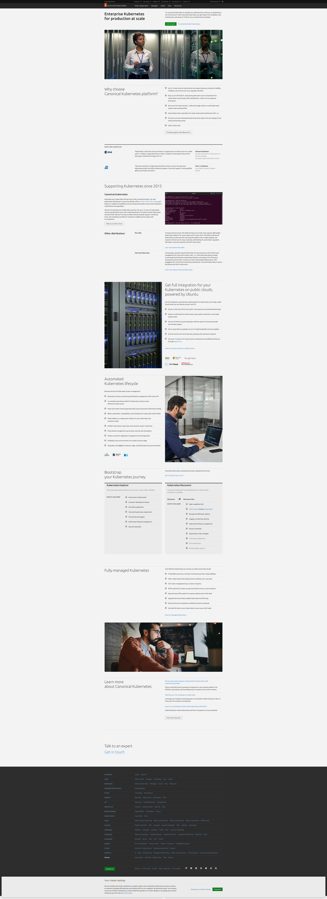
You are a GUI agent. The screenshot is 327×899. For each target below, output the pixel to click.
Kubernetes (108, 784)
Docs (169, 6)
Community (157, 797)
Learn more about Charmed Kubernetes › (179, 270)
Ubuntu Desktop (110, 811)
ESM (150, 825)
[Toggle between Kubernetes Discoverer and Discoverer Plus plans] (179, 499)
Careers (154, 868)
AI (135, 853)
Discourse (170, 843)
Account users (154, 843)
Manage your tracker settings (201, 889)
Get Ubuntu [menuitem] (175, 1)
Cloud (106, 820)
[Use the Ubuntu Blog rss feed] (216, 868)
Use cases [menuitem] (146, 1)
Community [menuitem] (164, 1)
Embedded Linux (149, 802)
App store (138, 802)
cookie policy (127, 893)
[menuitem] (215, 1)
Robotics (107, 797)
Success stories (148, 807)
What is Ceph (139, 779)
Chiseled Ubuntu (156, 834)
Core (155, 839)
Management (161, 802)
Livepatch (157, 825)
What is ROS (147, 797)
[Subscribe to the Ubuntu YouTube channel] (206, 868)
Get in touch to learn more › (174, 475)
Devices (172, 848)
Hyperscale (138, 816)
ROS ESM (138, 797)
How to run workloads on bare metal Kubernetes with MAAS (186, 706)
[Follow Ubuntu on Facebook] (191, 868)
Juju (217, 113)
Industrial (148, 857)
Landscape (108, 830)
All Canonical (214, 1)
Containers (108, 834)
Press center (176, 868)
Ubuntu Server (109, 816)
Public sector (157, 857)
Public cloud (205, 820)
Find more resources (174, 718)
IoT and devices (192, 853)
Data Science (148, 793)
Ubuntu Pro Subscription (143, 848)
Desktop (138, 839)
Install (163, 6)
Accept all (217, 889)
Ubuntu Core (108, 807)
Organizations (139, 811)
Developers (150, 811)
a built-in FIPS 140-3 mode (148, 201)
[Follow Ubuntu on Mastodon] (186, 868)
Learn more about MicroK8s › (175, 247)
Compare (154, 830)
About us (138, 868)
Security (107, 825)
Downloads (108, 839)
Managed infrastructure (112, 788)
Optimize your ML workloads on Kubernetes (180, 695)
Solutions (107, 853)
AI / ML (106, 793)
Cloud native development (209, 853)
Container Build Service (185, 834)
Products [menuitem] (136, 1)
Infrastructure (147, 853)
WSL (150, 839)
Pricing (163, 843)
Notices (184, 825)
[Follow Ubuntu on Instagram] (201, 868)
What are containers (142, 834)
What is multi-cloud (192, 820)
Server (145, 839)
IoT (105, 802)
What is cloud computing (143, 820)
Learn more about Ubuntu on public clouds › (180, 348)
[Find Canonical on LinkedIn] (196, 868)
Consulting (157, 779)
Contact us (109, 869)
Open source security (178, 853)
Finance (170, 857)
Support (143, 774)
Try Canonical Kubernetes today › (189, 24)
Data (139, 853)
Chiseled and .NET (170, 834)
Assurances (192, 825)
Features (138, 807)
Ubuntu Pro (178, 341)
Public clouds (193, 509)
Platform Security (141, 825)
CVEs (178, 825)
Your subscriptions (141, 843)
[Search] (222, 1)
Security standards (168, 825)
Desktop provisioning (160, 848)
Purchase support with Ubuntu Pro (178, 132)
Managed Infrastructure (162, 853)
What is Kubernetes (141, 6)
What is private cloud (161, 820)
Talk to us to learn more (114, 224)
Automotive (139, 857)
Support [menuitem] (155, 1)
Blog (160, 868)
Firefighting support (183, 843)
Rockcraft (198, 834)
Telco (165, 857)
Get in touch (171, 24)
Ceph (106, 779)
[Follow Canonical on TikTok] (211, 868)
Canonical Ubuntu (109, 1)
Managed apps (140, 788)
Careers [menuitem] (185, 1)
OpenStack (209, 509)
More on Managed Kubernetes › (176, 615)
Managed (154, 6)
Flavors (158, 811)
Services (157, 807)
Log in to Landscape (177, 830)
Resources (177, 6)
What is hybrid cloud (177, 820)
